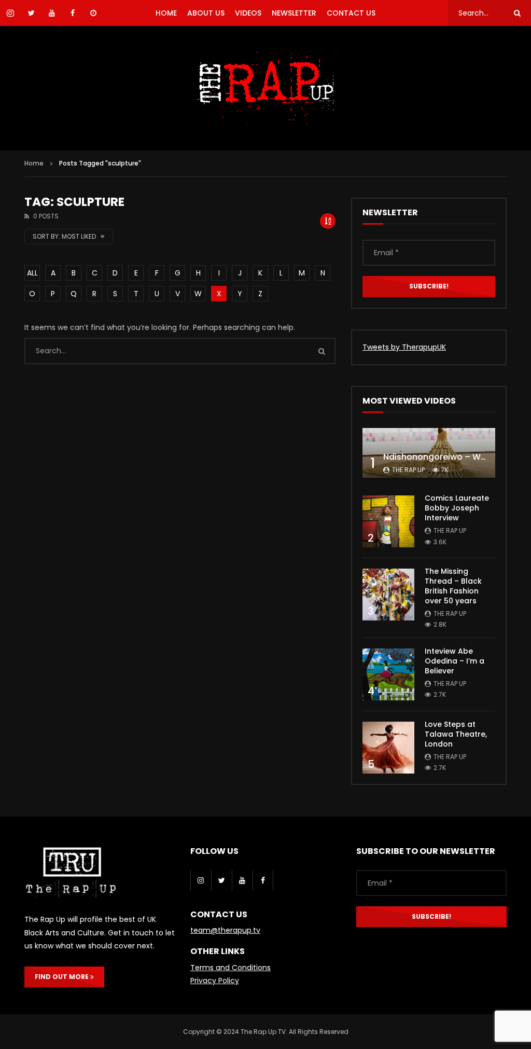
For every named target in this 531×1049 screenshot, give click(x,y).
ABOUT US (206, 13)
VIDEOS (248, 13)
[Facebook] (263, 880)
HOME (166, 13)
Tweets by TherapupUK (404, 347)
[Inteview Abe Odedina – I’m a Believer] (388, 674)
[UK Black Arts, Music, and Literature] (265, 88)
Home (34, 163)
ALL (32, 273)
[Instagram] (200, 880)
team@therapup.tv (225, 930)
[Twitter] (221, 880)
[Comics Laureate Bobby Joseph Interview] (388, 521)
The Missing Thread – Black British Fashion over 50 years (453, 586)
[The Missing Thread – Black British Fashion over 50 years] (388, 594)
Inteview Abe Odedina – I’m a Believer (454, 661)
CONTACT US (351, 13)
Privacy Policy (214, 980)
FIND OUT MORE (62, 976)
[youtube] (242, 880)
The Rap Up (408, 469)
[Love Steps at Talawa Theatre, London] (388, 748)
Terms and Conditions (230, 967)
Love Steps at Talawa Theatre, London (456, 734)
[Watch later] (93, 13)
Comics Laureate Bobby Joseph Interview (457, 508)
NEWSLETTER (294, 13)
